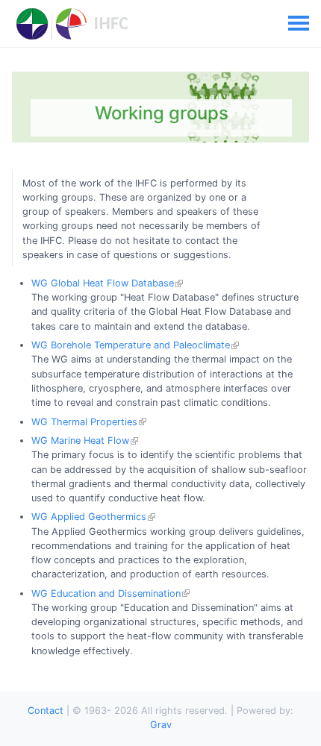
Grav (161, 724)
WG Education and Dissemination (106, 593)
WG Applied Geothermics (88, 516)
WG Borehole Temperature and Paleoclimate (130, 345)
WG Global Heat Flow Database (102, 283)
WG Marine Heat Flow (80, 440)
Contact (45, 710)
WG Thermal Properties (84, 421)
